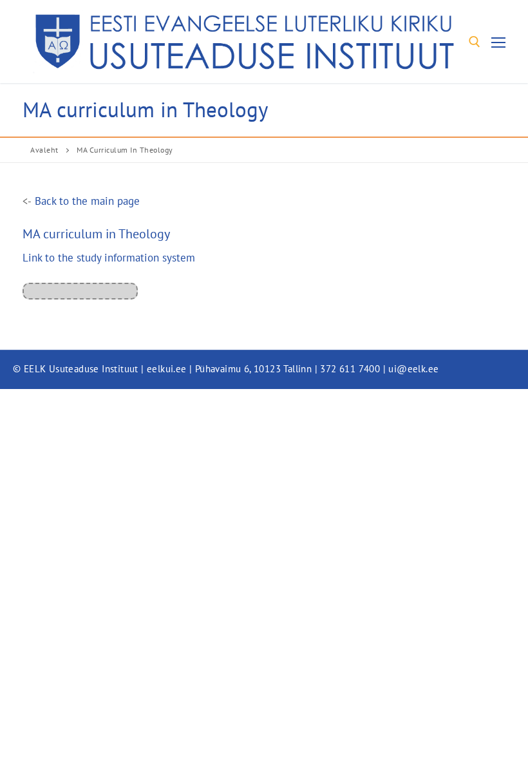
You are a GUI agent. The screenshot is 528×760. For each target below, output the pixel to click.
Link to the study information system (109, 257)
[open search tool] (474, 42)
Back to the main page (87, 200)
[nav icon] (498, 41)
